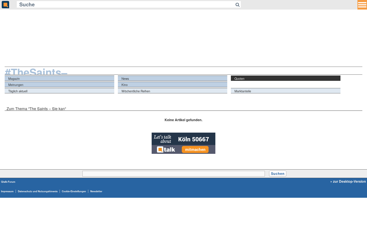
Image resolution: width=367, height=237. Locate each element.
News (125, 78)
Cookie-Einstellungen (74, 191)
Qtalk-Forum (8, 181)
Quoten (239, 78)
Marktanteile (242, 91)
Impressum (7, 191)
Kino (124, 84)
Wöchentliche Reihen (135, 91)
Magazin (14, 78)
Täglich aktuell (17, 91)
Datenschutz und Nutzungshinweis (38, 191)
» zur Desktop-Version (348, 181)
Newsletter (96, 191)
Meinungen (15, 84)
